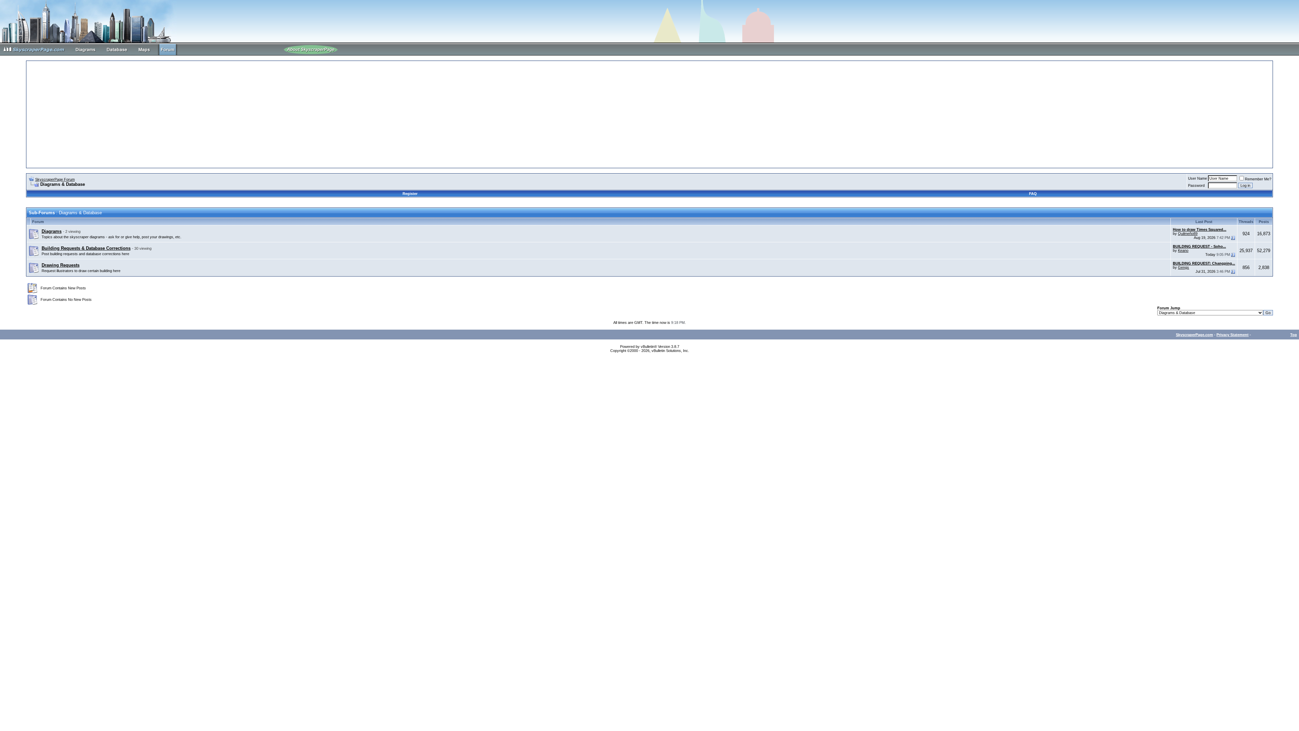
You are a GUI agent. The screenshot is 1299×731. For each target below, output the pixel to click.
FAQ (1033, 194)
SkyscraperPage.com (1194, 335)
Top (1293, 335)
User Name (1197, 178)
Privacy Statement (1232, 335)
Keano (1183, 250)
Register (410, 194)
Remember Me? (1258, 179)
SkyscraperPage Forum (55, 179)
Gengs (1183, 267)
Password (1196, 185)
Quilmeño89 (1188, 233)
